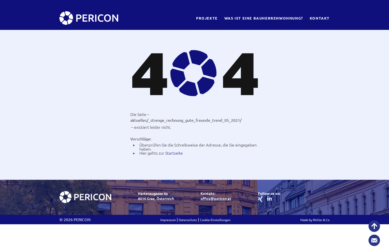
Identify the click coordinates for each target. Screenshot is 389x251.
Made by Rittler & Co (315, 220)
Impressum (168, 220)
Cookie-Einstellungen (215, 220)
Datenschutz (188, 220)
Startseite (174, 153)
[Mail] (374, 241)
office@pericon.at (216, 199)
